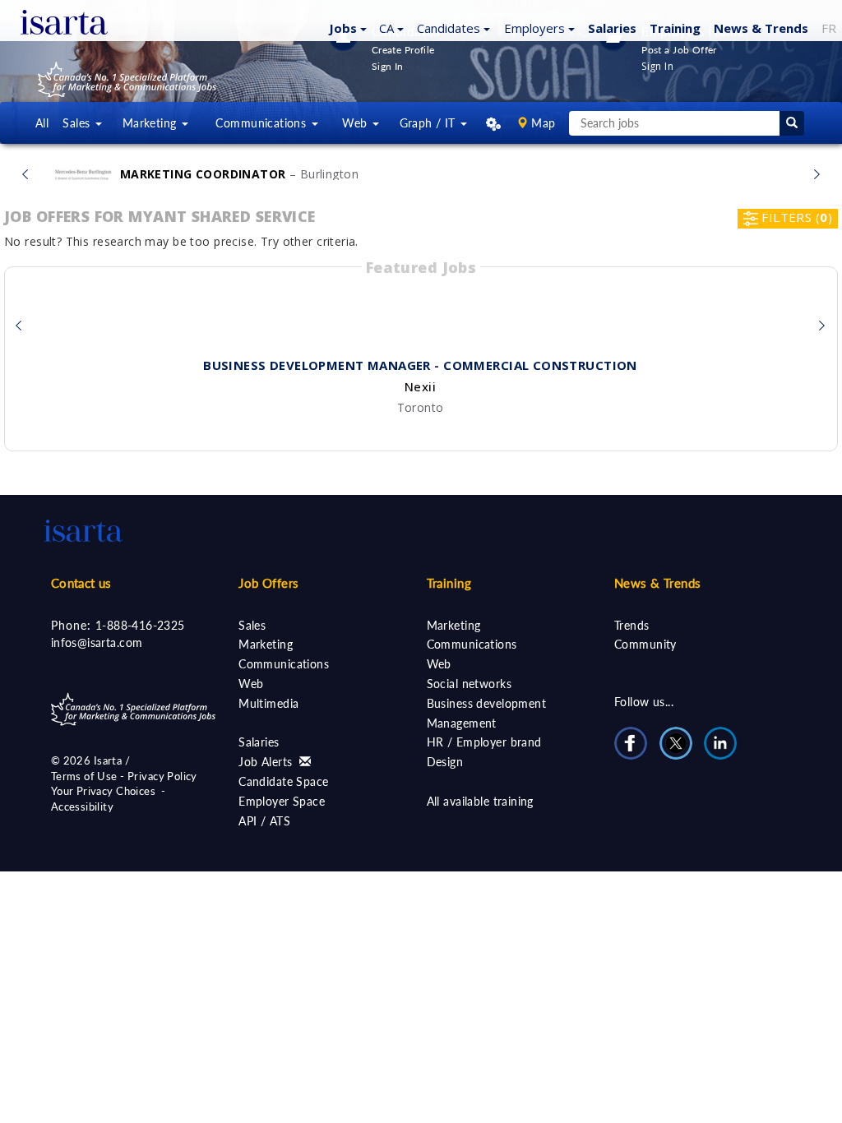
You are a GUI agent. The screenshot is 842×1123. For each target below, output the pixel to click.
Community (645, 644)
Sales (252, 625)
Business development (486, 703)
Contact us (81, 582)
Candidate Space (283, 781)
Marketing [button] (151, 123)
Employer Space (281, 801)
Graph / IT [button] (430, 123)
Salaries (258, 742)
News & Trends (657, 582)
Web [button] (356, 123)
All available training (480, 801)
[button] (346, 27)
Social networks (469, 684)
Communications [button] (262, 123)
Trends (632, 625)
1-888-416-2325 (140, 625)
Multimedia (268, 703)
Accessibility (82, 806)
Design (445, 762)
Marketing (265, 644)
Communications (283, 664)
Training (675, 28)
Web (250, 684)
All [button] (42, 123)
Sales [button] (78, 123)
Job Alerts (267, 762)
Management (462, 723)
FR (828, 28)
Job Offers (268, 582)
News (761, 28)
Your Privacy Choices (103, 790)
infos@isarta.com (97, 642)
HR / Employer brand (484, 742)
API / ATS (264, 821)
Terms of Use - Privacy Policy (124, 776)
